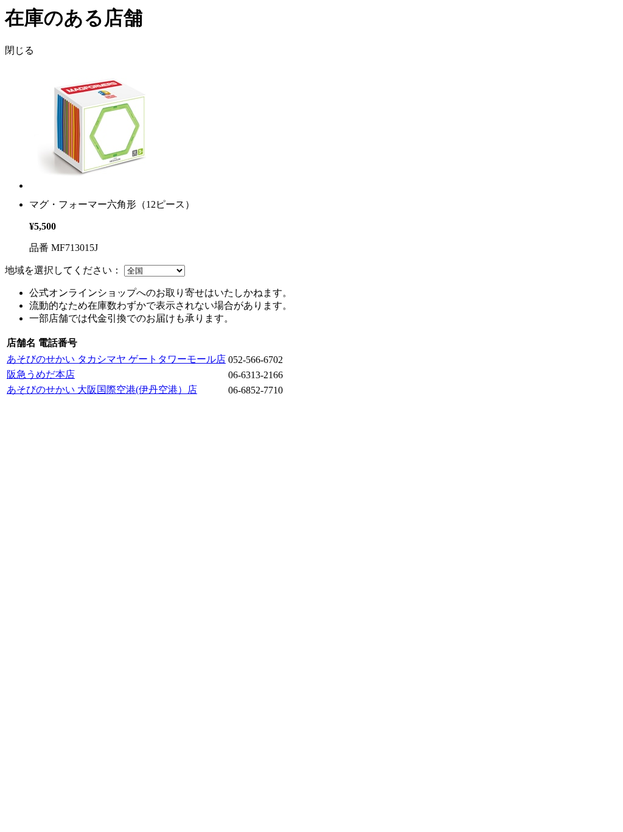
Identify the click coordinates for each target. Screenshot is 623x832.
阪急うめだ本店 (41, 374)
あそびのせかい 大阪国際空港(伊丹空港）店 (102, 389)
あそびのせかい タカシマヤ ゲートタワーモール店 (116, 359)
